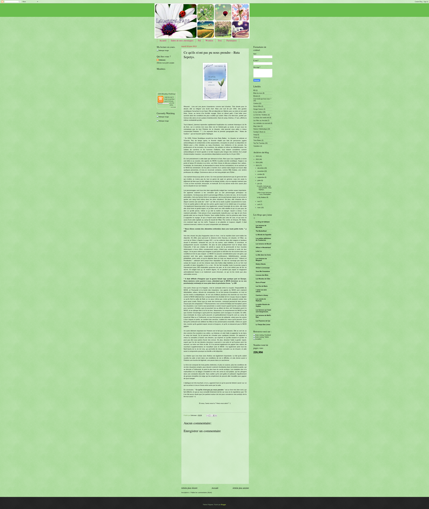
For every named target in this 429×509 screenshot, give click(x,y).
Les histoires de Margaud (261, 259)
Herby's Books (261, 264)
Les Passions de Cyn (263, 321)
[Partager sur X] (212, 415)
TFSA (255, 137)
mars (259, 207)
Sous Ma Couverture (263, 271)
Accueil (162, 40)
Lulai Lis (259, 251)
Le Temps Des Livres (263, 324)
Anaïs (166, 97)
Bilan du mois (257, 93)
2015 (257, 159)
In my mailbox (258, 112)
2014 (257, 162)
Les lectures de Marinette (261, 226)
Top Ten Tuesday (259, 143)
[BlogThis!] (209, 415)
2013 (257, 165)
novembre (260, 171)
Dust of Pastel (260, 282)
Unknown (162, 60)
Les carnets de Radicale (261, 300)
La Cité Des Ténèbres (260, 115)
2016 (257, 156)
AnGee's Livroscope (263, 268)
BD (254, 90)
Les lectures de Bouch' (263, 244)
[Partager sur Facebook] (214, 415)
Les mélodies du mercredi (261, 123)
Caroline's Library (262, 295)
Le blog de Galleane (263, 222)
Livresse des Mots (262, 275)
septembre (261, 177)
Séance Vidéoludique (260, 129)
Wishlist (209, 40)
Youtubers (256, 146)
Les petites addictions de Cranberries (263, 239)
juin (258, 183)
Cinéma (255, 103)
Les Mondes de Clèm (263, 279)
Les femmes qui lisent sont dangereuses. (263, 311)
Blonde (255, 96)
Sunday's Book (258, 132)
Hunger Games (258, 109)
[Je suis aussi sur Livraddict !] (257, 339)
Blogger (223, 504)
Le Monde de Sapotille (263, 235)
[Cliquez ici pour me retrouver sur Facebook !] (262, 335)
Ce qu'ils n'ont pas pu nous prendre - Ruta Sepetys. (264, 187)
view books (173, 107)
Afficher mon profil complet (165, 63)
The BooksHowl (261, 231)
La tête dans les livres (263, 255)
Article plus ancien (241, 488)
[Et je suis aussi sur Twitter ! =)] (261, 337)
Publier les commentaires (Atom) (201, 492)
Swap (255, 135)
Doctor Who (257, 106)
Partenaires (231, 40)
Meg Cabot (256, 126)
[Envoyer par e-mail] (207, 415)
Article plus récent (189, 488)
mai (258, 201)
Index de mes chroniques (182, 40)
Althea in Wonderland (263, 247)
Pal (199, 40)
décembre (260, 168)
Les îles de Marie (261, 286)
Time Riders (257, 140)
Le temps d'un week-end (261, 117)
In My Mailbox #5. (263, 197)
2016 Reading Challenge (166, 94)
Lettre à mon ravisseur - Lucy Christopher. (264, 193)
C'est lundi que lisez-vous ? (262, 99)
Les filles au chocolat (260, 120)
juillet (259, 180)
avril (259, 204)
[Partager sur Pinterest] (216, 415)
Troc (220, 40)
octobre (260, 174)
